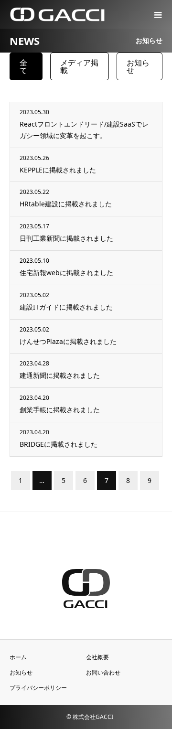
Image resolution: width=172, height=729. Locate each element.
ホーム (18, 657)
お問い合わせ (103, 672)
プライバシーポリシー (38, 688)
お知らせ (138, 66)
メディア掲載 (79, 66)
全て (23, 66)
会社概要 (97, 657)
